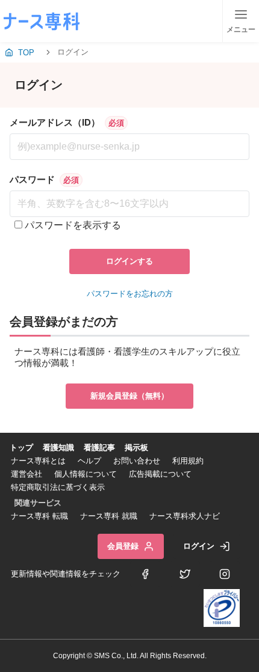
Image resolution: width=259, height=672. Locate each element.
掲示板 (136, 447)
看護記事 (99, 447)
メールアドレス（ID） (55, 122)
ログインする (129, 261)
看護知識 (58, 447)
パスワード (32, 179)
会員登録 (123, 546)
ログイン (198, 546)
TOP (26, 52)
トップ (21, 447)
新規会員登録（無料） (129, 395)
